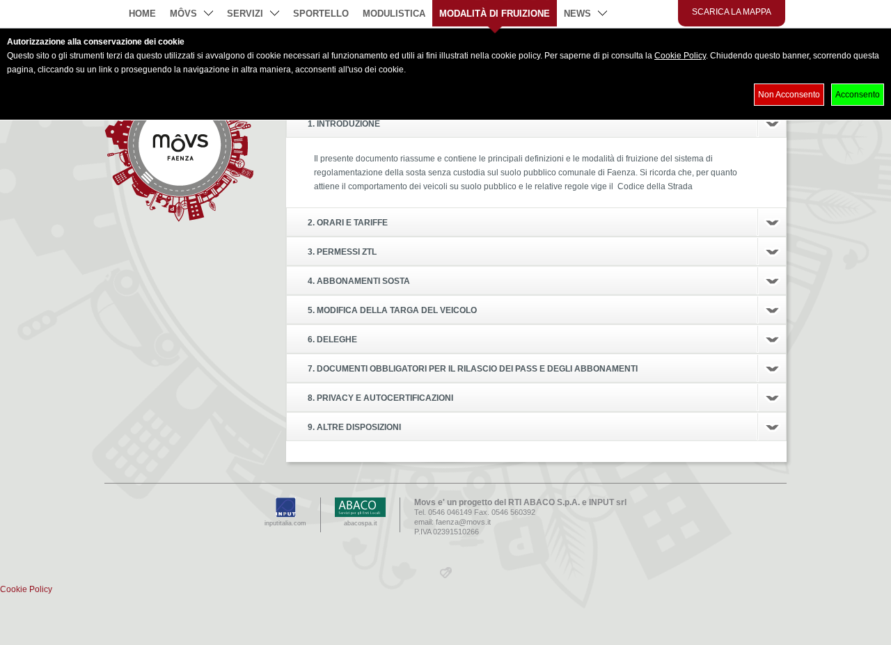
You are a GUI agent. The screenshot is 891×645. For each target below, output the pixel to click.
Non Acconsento (789, 94)
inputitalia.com (285, 523)
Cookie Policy (680, 56)
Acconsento (857, 94)
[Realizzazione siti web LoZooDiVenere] (446, 575)
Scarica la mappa (731, 12)
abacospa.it (360, 523)
